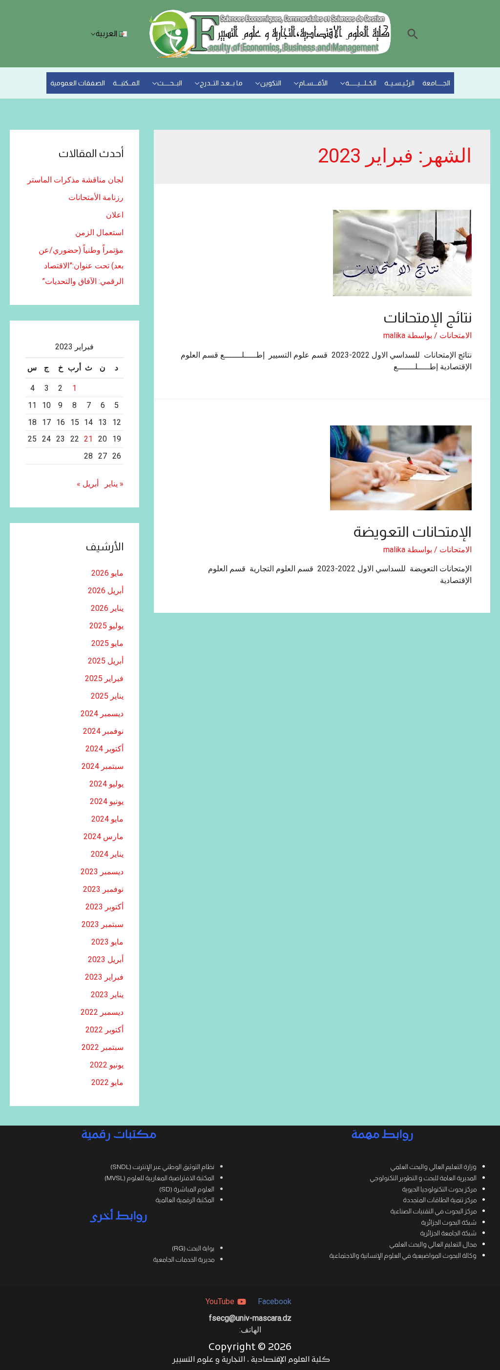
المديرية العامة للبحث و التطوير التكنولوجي (423, 1178)
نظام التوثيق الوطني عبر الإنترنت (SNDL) (162, 1166)
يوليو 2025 (106, 625)
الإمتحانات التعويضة (412, 532)
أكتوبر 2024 (104, 748)
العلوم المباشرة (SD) (186, 1189)
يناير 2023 (107, 994)
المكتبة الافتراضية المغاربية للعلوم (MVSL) (159, 1178)
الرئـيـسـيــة (399, 83)
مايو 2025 (107, 643)
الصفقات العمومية (77, 83)
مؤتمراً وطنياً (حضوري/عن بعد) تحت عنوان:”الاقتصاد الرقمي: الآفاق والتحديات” (81, 265)
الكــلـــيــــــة (360, 83)
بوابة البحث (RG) (193, 1248)
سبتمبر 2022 (103, 1047)
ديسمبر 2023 (102, 871)
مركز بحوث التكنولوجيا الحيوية (439, 1189)
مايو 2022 (107, 1082)
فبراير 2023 (104, 977)
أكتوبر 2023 (104, 906)
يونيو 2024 (107, 801)
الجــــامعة (436, 83)
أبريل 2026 (106, 590)
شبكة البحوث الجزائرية (449, 1222)
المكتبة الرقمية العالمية (184, 1200)
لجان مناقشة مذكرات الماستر (75, 179)
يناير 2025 (107, 696)
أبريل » (88, 483)
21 (88, 438)
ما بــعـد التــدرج (221, 83)
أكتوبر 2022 (104, 1029)
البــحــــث (169, 83)
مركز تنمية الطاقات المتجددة (440, 1200)
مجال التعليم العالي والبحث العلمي (433, 1244)
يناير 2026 (107, 608)
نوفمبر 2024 (103, 731)
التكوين (270, 83)
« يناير (114, 483)
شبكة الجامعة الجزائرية (448, 1233)
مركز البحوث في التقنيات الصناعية (433, 1211)
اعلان (115, 215)
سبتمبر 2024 (103, 766)
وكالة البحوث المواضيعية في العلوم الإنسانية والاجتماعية (403, 1255)
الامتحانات (455, 335)
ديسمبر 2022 (102, 1012)
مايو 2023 (107, 942)
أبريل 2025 (106, 660)
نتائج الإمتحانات (427, 317)
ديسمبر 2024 (102, 713)
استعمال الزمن (99, 232)
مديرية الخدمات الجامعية (183, 1259)
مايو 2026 (107, 573)
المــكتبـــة (126, 83)
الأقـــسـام (313, 83)
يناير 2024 (107, 854)
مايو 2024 (107, 819)
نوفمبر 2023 (103, 889)
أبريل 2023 (106, 959)
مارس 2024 (103, 836)
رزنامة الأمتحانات (96, 197)
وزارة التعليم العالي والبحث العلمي (433, 1166)
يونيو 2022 (107, 1064)
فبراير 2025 (104, 678)
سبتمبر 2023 (103, 924)
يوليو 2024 (106, 783)
